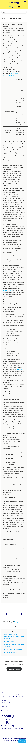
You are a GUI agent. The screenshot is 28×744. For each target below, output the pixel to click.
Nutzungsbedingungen (7, 738)
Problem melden (14, 669)
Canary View (4, 689)
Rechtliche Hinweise (21, 696)
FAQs (10, 702)
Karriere (8, 694)
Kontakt (6, 702)
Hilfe (2, 702)
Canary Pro (10, 689)
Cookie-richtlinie (8, 740)
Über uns (3, 694)
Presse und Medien (15, 694)
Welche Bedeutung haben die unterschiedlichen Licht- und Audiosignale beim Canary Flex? (14, 636)
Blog (14, 696)
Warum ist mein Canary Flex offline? (12, 652)
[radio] (9, 614)
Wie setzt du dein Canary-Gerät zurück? (13, 649)
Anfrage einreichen (19, 622)
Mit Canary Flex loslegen (9, 641)
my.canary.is (20, 369)
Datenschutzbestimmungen (20, 738)
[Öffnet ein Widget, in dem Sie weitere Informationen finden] (22, 741)
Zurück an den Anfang (8, 627)
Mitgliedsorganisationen (7, 696)
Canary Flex (17, 689)
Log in (14, 7)
